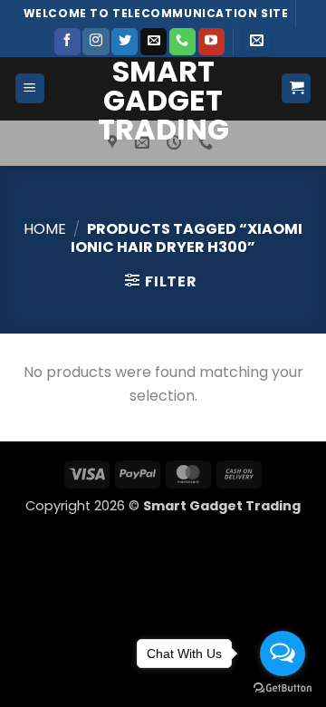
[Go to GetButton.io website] (283, 688)
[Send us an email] (153, 41)
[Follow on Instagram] (95, 41)
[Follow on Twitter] (124, 41)
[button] (257, 42)
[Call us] (182, 41)
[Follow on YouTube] (211, 41)
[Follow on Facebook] (67, 41)
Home (45, 228)
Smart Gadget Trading (163, 100)
